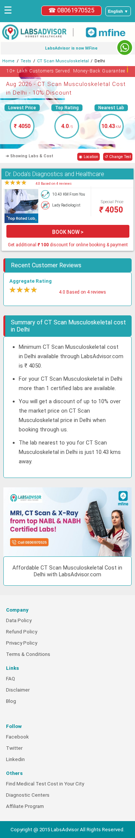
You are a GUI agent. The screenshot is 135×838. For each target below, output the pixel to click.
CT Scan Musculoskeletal (63, 61)
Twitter (14, 748)
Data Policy (19, 620)
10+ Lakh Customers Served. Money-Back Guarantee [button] (67, 70)
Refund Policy (21, 632)
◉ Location (88, 156)
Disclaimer (18, 690)
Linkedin (15, 759)
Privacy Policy (21, 643)
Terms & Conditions (28, 654)
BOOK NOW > (68, 232)
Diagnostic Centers (28, 795)
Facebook (17, 737)
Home (8, 61)
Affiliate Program (25, 806)
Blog (11, 701)
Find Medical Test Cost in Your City (45, 784)
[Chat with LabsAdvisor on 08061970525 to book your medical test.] (124, 47)
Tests (26, 61)
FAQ (10, 678)
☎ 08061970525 (71, 10)
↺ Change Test (118, 156)
